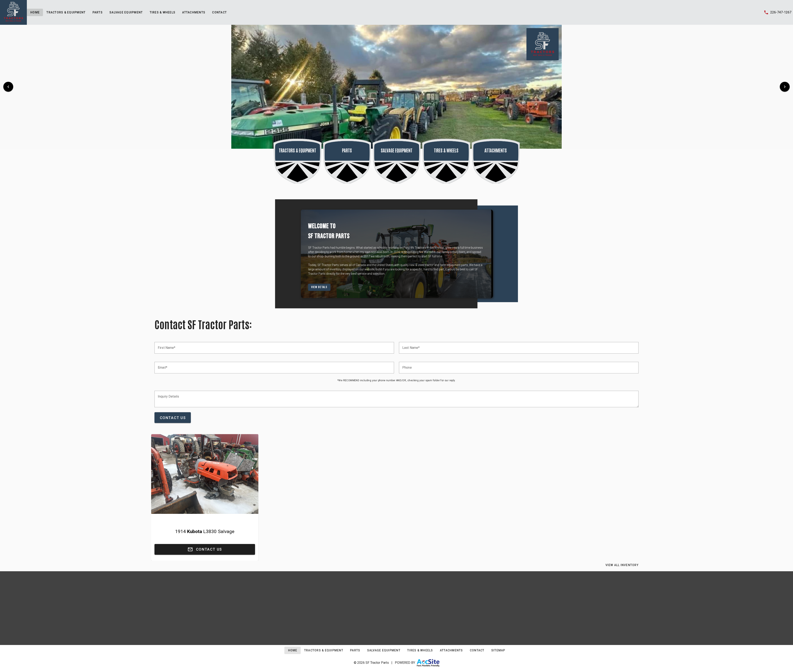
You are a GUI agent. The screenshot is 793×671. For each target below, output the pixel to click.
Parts (97, 12)
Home (35, 12)
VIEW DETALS (323, 287)
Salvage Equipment (126, 12)
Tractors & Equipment (65, 12)
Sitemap (498, 650)
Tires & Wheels (162, 12)
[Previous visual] (8, 87)
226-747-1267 (780, 12)
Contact (219, 12)
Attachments (193, 12)
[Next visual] (785, 87)
